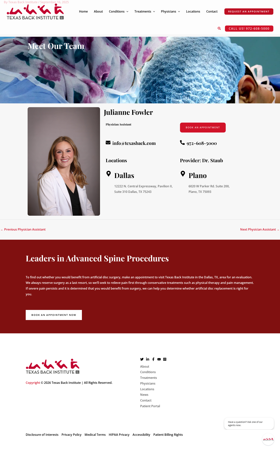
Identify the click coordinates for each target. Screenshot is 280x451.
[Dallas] (108, 173)
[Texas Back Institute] (35, 11)
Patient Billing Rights (168, 435)
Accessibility (141, 435)
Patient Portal (150, 406)
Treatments (148, 378)
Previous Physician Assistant (23, 229)
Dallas (124, 175)
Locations (147, 389)
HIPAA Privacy (119, 435)
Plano (198, 175)
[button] (126, 11)
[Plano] (183, 173)
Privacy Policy (72, 435)
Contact (145, 400)
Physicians (147, 383)
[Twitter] (142, 359)
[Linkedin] (147, 359)
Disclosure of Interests (42, 435)
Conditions (148, 372)
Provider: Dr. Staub (201, 160)
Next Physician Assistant (260, 229)
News (144, 395)
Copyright (33, 383)
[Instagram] (164, 359)
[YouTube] (159, 359)
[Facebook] (153, 359)
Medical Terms (95, 435)
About (144, 366)
